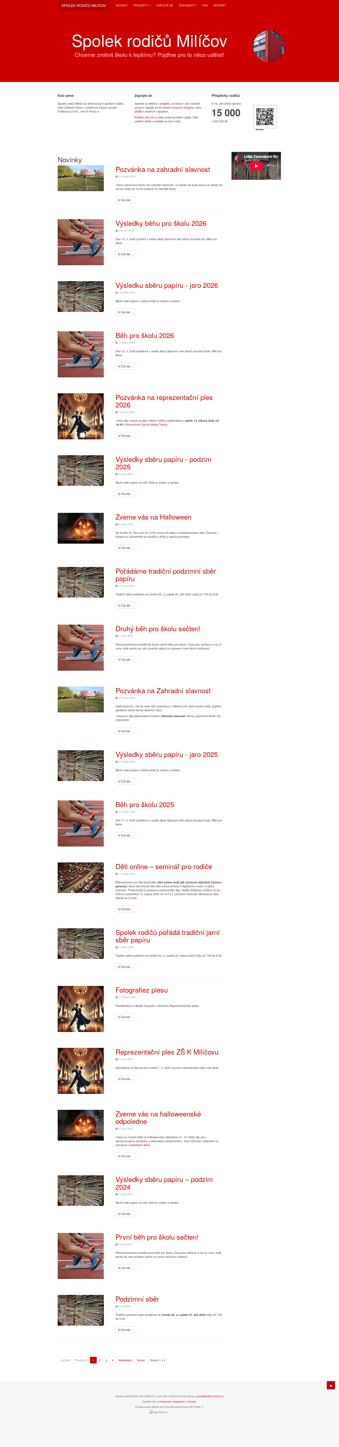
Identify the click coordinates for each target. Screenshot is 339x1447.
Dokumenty (187, 5)
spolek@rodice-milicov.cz (209, 1396)
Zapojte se (164, 5)
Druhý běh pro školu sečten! (158, 628)
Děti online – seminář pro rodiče (164, 866)
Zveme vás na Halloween (153, 516)
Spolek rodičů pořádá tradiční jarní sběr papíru (168, 936)
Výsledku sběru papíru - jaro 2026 (167, 285)
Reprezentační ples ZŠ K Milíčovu (167, 1051)
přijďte (138, 111)
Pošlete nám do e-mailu (149, 117)
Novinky (122, 5)
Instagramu (179, 1401)
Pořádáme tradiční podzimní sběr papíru (166, 574)
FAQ (205, 5)
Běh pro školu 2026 (145, 335)
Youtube (191, 1401)
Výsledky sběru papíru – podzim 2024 (164, 1183)
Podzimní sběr (137, 1298)
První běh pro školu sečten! (157, 1237)
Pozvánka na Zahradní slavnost (163, 690)
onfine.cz (209, 890)
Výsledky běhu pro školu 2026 (161, 223)
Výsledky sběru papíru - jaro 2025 (167, 754)
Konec (141, 1360)
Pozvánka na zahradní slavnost (163, 169)
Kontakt (220, 5)
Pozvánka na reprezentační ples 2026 (164, 401)
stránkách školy (140, 1145)
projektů (165, 103)
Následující (125, 1360)
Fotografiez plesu (142, 990)
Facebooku (166, 1401)
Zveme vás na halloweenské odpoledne (158, 1117)
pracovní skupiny (183, 107)
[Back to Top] (331, 1385)
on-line (132, 898)
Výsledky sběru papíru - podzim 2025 (163, 462)
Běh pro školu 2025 (145, 804)
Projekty (141, 5)
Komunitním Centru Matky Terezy (146, 424)
